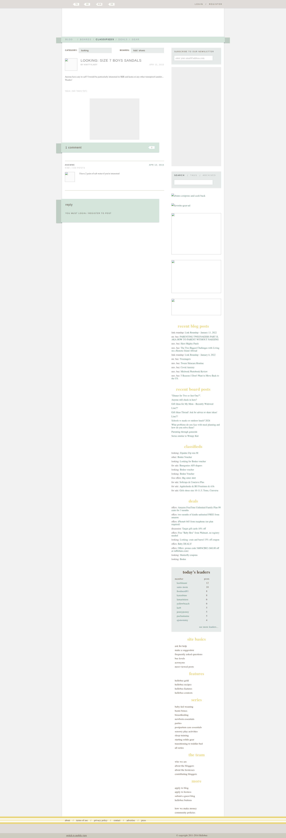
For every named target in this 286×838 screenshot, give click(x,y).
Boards (86, 39)
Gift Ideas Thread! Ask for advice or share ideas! (194, 412)
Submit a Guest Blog (185, 796)
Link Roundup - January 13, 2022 (201, 332)
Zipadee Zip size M (189, 452)
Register (215, 4)
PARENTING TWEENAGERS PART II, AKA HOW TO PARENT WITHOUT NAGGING (195, 338)
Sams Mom (182, 587)
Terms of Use (82, 820)
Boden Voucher (185, 457)
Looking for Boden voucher (193, 461)
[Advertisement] (114, 119)
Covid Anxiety (187, 367)
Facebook (82, 4)
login (82, 213)
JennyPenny (183, 611)
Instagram (106, 4)
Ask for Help (181, 646)
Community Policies (185, 812)
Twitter (71, 4)
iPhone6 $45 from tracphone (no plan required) (192, 523)
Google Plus (66, 4)
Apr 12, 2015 (156, 165)
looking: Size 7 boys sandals (111, 60)
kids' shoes (139, 50)
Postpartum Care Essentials (188, 727)
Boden (183, 559)
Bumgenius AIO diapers (191, 465)
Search (179, 175)
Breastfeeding (182, 714)
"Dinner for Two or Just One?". (186, 395)
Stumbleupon (125, 147)
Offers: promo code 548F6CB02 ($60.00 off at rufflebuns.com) (195, 549)
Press (143, 820)
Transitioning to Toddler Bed (189, 743)
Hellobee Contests (183, 692)
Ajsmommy (182, 620)
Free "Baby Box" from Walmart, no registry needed (195, 534)
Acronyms (180, 662)
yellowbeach (183, 603)
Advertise (131, 820)
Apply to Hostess (183, 791)
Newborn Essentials (184, 719)
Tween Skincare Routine (192, 363)
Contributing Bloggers (186, 774)
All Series (179, 747)
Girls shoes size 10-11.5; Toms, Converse (199, 490)
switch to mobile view (76, 835)
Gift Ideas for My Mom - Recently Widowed (192, 403)
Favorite (146, 147)
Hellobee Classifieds (94, 23)
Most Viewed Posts (184, 666)
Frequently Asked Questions (188, 654)
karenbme (182, 595)
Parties (178, 723)
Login (199, 4)
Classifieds (105, 39)
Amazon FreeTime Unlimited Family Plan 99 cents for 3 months (196, 509)
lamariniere (182, 599)
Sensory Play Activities (186, 731)
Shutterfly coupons (188, 555)
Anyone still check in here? (184, 399)
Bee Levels (180, 658)
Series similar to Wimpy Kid (184, 435)
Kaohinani (182, 582)
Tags (193, 175)
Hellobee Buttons (183, 800)
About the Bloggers (184, 765)
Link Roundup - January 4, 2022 (200, 354)
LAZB (179, 607)
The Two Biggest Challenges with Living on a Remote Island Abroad (195, 349)
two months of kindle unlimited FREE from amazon (195, 516)
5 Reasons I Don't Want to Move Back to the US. (195, 377)
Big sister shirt (189, 477)
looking (85, 50)
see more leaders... (208, 626)
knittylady (90, 65)
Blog (69, 39)
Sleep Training (182, 735)
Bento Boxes (181, 710)
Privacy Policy (100, 820)
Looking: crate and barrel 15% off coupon (199, 539)
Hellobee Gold (182, 680)
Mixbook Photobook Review (194, 371)
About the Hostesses (185, 769)
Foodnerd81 (183, 591)
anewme (70, 165)
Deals (123, 39)
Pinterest (94, 4)
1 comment (73, 147)
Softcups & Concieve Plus (192, 482)
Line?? (174, 408)
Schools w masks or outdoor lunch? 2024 (190, 420)
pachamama (183, 615)
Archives (209, 175)
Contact (117, 820)
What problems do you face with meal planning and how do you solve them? (195, 426)
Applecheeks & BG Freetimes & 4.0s (197, 486)
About (67, 820)
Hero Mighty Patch (190, 343)
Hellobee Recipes (183, 684)
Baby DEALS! (185, 543)
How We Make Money (186, 808)
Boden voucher (187, 469)
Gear (136, 39)
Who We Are (181, 761)
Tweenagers (185, 358)
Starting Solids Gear (184, 739)
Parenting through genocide (184, 431)
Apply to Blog (182, 787)
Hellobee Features (183, 688)
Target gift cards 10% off (194, 528)
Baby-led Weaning (184, 706)
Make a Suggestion (184, 650)
